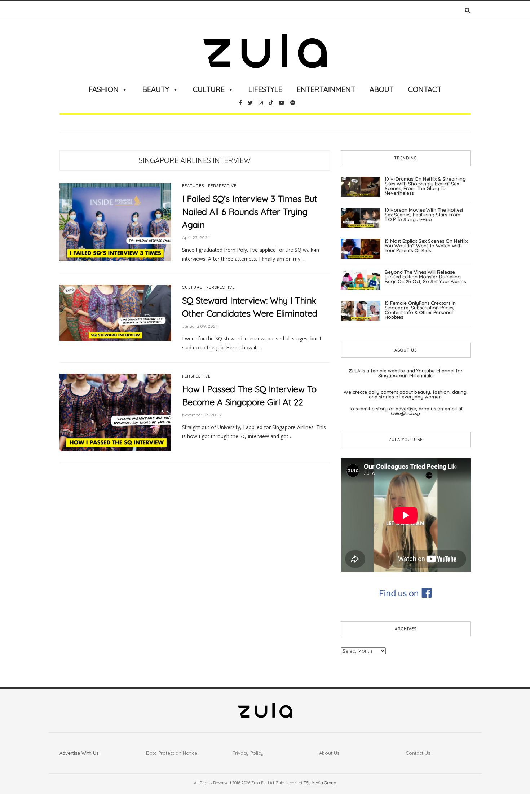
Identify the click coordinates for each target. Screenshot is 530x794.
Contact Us (418, 753)
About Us (329, 753)
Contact (424, 89)
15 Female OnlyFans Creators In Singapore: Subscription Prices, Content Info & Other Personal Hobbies (420, 310)
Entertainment (326, 89)
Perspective (222, 186)
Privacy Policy (248, 753)
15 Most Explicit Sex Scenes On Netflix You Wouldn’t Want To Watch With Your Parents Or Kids (426, 245)
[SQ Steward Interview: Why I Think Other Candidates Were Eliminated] (115, 312)
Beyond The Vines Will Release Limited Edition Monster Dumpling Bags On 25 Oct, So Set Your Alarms (425, 276)
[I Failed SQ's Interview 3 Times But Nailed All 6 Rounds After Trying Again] (115, 222)
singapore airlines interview (195, 160)
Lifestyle (265, 89)
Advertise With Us (78, 753)
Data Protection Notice (171, 753)
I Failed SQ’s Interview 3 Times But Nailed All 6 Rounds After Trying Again (249, 211)
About (382, 89)
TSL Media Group (320, 782)
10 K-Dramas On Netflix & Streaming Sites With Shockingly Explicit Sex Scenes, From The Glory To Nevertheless (425, 186)
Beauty (155, 89)
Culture (209, 89)
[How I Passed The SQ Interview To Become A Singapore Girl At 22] (115, 412)
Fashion (104, 89)
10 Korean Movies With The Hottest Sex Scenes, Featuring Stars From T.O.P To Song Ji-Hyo (424, 214)
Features (193, 186)
